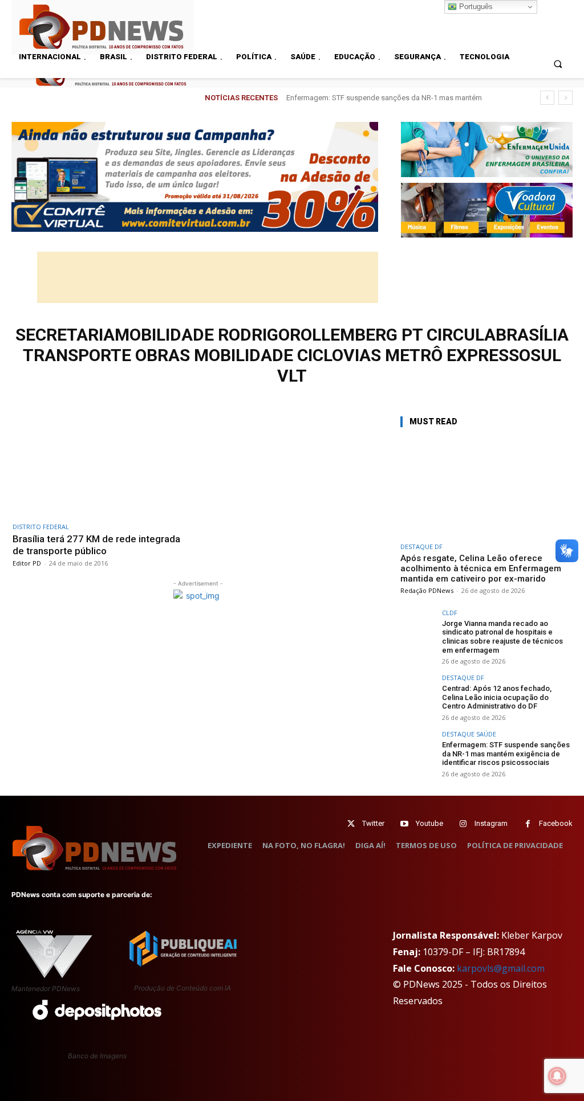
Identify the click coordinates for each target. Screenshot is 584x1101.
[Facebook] (528, 824)
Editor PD (27, 563)
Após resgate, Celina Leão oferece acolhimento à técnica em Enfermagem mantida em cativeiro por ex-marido (480, 568)
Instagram (491, 823)
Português (475, 6)
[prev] (547, 98)
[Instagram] (463, 824)
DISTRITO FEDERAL (41, 526)
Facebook (556, 823)
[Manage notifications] (557, 1076)
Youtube (429, 823)
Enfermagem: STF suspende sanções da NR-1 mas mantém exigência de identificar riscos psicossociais (506, 753)
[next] (565, 98)
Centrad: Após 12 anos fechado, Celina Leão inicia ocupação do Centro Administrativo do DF (496, 697)
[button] (558, 63)
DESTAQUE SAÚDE (469, 734)
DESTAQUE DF (421, 546)
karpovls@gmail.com (501, 968)
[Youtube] (405, 824)
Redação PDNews (426, 590)
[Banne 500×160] (487, 149)
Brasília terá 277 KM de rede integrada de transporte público (96, 544)
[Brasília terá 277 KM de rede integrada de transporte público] (102, 465)
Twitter (373, 823)
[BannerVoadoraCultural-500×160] (487, 210)
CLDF (449, 612)
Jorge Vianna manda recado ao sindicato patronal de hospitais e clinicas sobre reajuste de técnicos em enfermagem (502, 636)
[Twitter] (351, 824)
